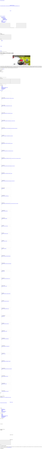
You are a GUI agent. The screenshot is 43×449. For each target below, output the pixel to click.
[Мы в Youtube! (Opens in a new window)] (24, 15)
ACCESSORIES (3, 22)
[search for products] (5, 25)
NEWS (2, 86)
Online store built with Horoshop (3, 402)
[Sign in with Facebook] (5, 81)
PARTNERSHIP (3, 88)
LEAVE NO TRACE (4, 416)
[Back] (0, 392)
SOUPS (2, 20)
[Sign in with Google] (15, 81)
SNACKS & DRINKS (4, 21)
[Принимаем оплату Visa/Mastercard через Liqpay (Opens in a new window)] (5, 397)
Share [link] (0, 70)
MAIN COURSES (3, 17)
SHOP (2, 415)
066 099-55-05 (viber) (12, 5)
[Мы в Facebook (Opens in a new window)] (5, 15)
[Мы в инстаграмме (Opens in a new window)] (14, 15)
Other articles (1, 90)
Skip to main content (2, 0)
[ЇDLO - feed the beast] (1, 395)
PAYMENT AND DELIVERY (5, 87)
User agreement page (9, 447)
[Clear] (21, 25)
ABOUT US (3, 417)
